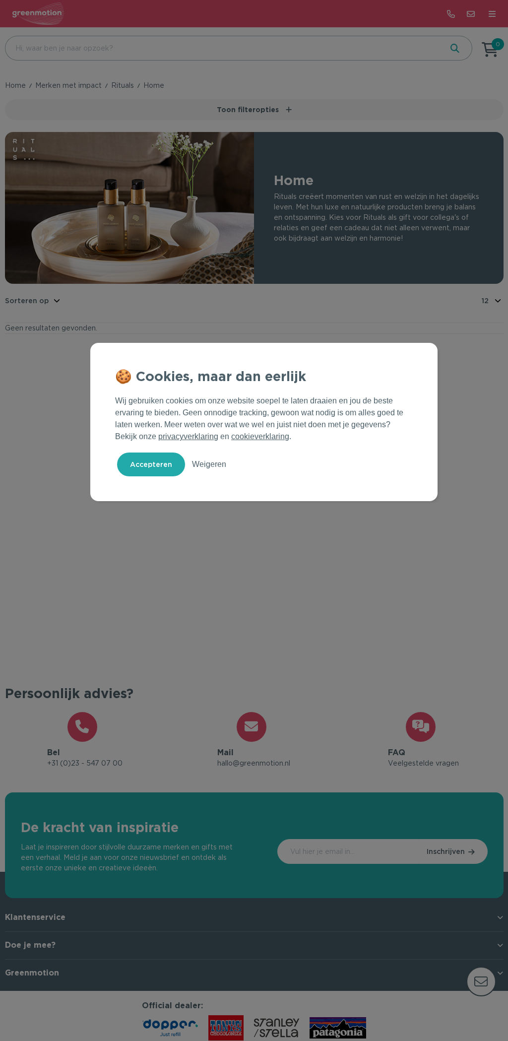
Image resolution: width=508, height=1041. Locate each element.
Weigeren (209, 464)
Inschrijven (446, 851)
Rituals (122, 85)
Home (15, 85)
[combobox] (223, 48)
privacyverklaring (188, 436)
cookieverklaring (260, 436)
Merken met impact (68, 85)
